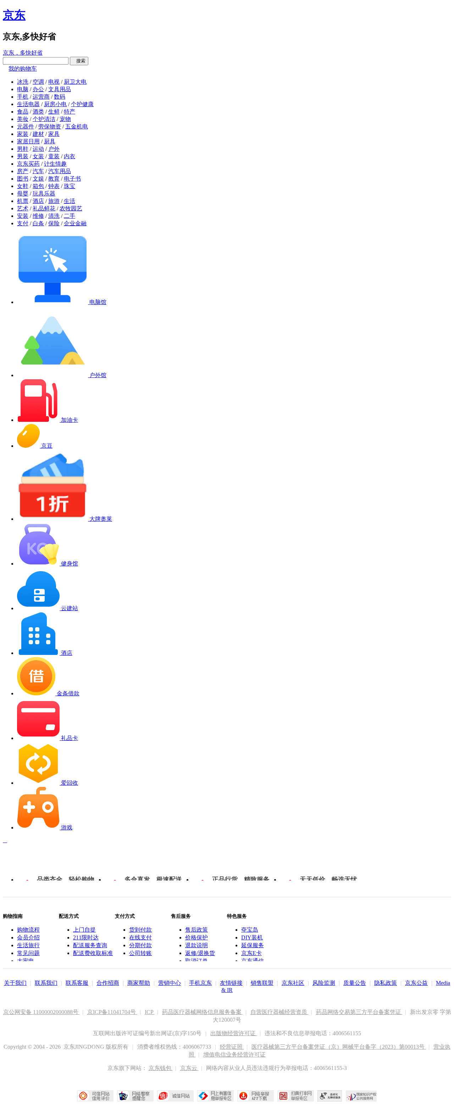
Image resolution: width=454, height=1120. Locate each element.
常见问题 (28, 953)
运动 (38, 149)
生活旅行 (28, 945)
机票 (22, 201)
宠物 (65, 119)
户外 (54, 149)
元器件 (25, 126)
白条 (38, 223)
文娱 (38, 179)
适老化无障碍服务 (329, 1096)
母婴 (22, 194)
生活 (69, 201)
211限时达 (86, 937)
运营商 (41, 97)
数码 (59, 97)
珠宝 (69, 186)
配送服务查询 (90, 945)
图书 (22, 179)
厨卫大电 (75, 82)
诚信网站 (175, 1096)
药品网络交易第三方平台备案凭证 (359, 1012)
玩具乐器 (44, 194)
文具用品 (59, 89)
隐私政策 (385, 983)
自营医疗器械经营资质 (279, 1012)
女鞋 (22, 186)
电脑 (22, 89)
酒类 (38, 112)
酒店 (38, 201)
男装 (22, 156)
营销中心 (169, 983)
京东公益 (416, 983)
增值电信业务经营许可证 (234, 1055)
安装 (22, 216)
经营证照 (232, 1047)
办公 (38, 89)
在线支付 (140, 937)
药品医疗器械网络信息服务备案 (202, 1012)
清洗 (54, 216)
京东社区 (293, 983)
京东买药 (28, 164)
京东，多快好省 (23, 53)
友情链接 (231, 983)
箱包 (38, 186)
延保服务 (252, 945)
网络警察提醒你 (135, 1096)
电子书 (72, 179)
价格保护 (196, 937)
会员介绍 (28, 937)
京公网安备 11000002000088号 (41, 1012)
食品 (22, 112)
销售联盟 (262, 983)
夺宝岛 (249, 930)
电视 (54, 82)
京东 (14, 15)
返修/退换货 (200, 953)
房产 (22, 171)
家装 (22, 134)
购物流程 (28, 930)
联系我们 (46, 983)
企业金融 (75, 223)
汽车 (38, 171)
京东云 (189, 1068)
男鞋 (22, 149)
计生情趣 (55, 164)
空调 (38, 82)
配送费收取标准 (93, 953)
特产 (69, 112)
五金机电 (76, 126)
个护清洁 (44, 119)
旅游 (54, 201)
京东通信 (252, 961)
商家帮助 (138, 983)
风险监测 (323, 983)
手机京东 (200, 983)
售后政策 (196, 930)
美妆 (22, 119)
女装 (38, 156)
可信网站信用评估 (95, 1096)
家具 (54, 134)
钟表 (54, 186)
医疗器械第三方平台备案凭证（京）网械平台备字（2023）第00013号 (338, 1047)
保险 (54, 223)
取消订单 (196, 961)
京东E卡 (251, 953)
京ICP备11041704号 (112, 1012)
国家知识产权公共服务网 (361, 1096)
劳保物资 (49, 126)
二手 (69, 216)
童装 (54, 156)
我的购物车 (23, 69)
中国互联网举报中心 (215, 1096)
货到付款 (140, 930)
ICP (150, 1012)
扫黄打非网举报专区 (295, 1096)
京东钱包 (161, 1068)
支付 (22, 223)
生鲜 (54, 112)
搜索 (79, 61)
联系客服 (77, 983)
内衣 (69, 156)
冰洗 (22, 82)
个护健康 (82, 104)
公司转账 (140, 953)
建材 (38, 134)
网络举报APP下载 (255, 1096)
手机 (22, 97)
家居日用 (28, 141)
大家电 (25, 961)
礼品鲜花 (44, 208)
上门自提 (84, 930)
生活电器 (28, 104)
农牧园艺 (71, 208)
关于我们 (15, 983)
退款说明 (196, 945)
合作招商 (107, 983)
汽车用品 (59, 171)
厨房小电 (55, 104)
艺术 (22, 208)
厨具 (49, 141)
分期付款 (140, 945)
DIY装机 (252, 937)
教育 (54, 179)
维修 (38, 216)
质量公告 (354, 983)
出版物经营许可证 (233, 1033)
